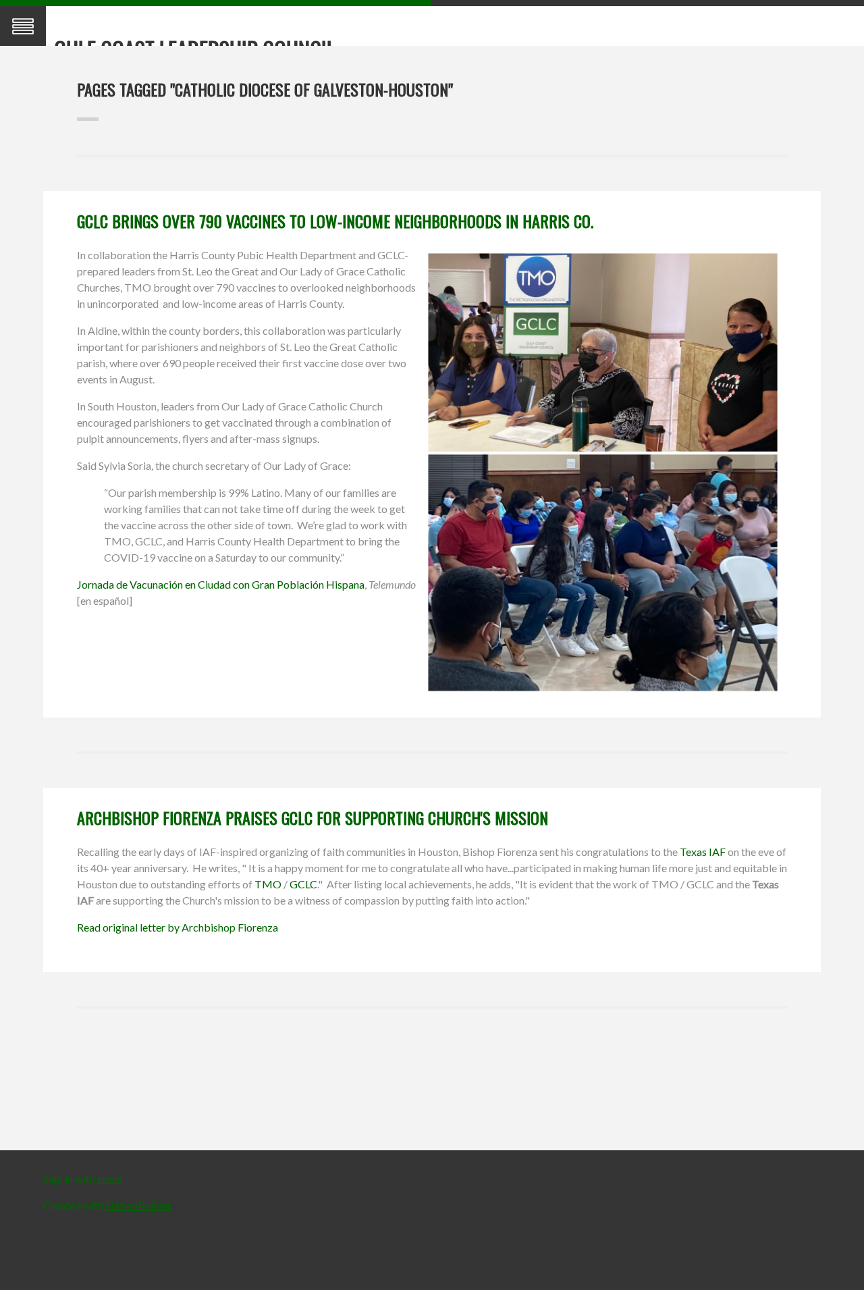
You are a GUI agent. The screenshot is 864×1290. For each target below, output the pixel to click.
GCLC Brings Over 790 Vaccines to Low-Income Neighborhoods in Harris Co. (335, 221)
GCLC (303, 884)
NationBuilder (138, 1205)
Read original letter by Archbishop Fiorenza (177, 927)
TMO (267, 884)
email (109, 1178)
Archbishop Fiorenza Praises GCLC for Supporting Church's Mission (312, 817)
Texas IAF (703, 851)
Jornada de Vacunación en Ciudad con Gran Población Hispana (220, 584)
